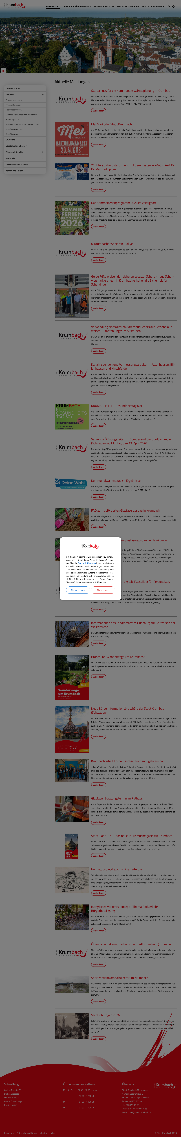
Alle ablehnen (103, 590)
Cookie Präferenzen (87, 563)
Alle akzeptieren (78, 590)
